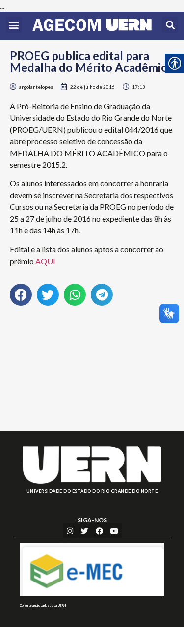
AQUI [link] (45, 261)
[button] (14, 25)
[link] (92, 26)
